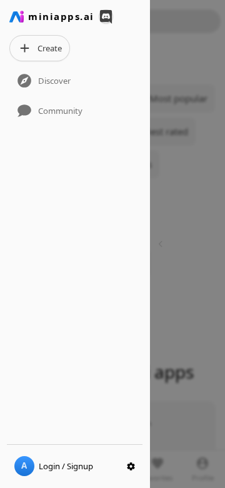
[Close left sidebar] (162, 244)
